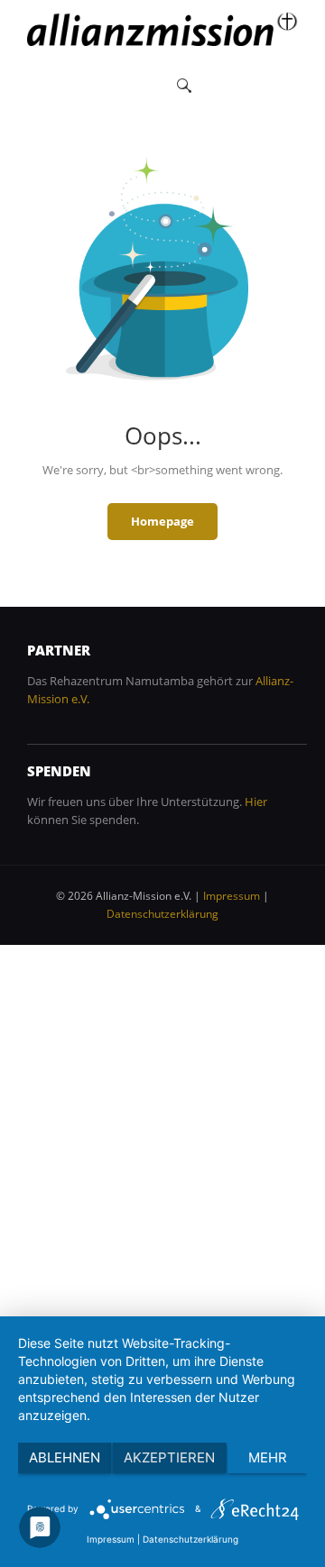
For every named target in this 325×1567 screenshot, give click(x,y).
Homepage (162, 521)
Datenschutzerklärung (162, 913)
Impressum (231, 895)
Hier (256, 801)
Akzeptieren (169, 1457)
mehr (267, 1457)
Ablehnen (64, 1457)
